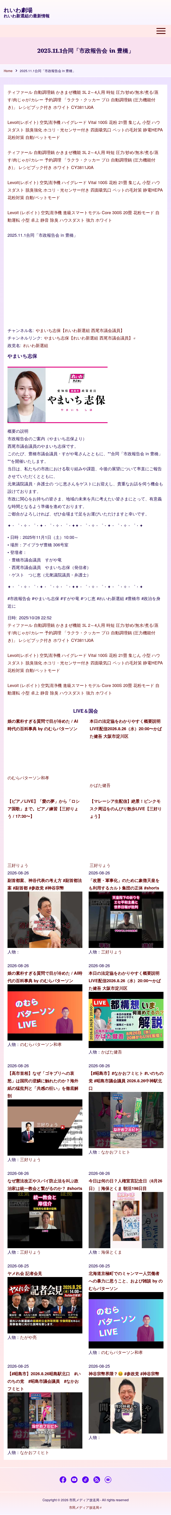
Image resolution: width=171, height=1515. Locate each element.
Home (8, 70)
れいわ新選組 (35, 345)
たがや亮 (28, 1337)
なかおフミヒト (115, 1152)
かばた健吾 (100, 785)
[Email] (108, 1479)
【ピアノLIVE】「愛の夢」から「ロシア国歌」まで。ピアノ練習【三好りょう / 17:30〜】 (44, 808)
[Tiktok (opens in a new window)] (85, 1479)
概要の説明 (18, 431)
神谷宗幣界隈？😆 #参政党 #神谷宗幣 (124, 1373)
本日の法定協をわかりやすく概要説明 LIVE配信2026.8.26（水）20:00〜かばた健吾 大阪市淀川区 (126, 728)
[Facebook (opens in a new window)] (63, 1479)
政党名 (14, 345)
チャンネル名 (20, 330)
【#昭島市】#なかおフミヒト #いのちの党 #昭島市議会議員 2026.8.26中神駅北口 (126, 1080)
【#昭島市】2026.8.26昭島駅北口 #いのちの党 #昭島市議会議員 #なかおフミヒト (44, 1381)
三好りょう (18, 865)
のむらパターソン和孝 (28, 778)
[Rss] (97, 1479)
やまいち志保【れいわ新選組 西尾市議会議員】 (80, 330)
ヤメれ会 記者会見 (25, 1273)
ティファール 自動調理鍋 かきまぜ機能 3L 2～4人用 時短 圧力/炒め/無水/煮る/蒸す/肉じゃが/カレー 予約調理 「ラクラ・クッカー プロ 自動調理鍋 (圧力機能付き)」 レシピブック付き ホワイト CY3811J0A (83, 99)
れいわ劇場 (18, 10)
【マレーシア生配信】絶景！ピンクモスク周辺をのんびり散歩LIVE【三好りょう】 (126, 808)
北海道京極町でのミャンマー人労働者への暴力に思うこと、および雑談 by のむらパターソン (126, 1280)
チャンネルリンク (24, 338)
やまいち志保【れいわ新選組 (88, 338)
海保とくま (111, 1252)
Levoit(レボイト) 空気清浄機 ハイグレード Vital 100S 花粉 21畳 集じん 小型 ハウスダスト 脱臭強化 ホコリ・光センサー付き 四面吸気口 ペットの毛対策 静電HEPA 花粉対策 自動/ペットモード (85, 129)
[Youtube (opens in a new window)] (74, 1479)
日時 (12, 617)
